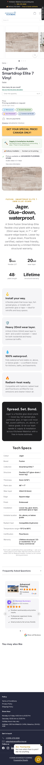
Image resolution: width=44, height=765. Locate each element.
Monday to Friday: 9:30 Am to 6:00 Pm (16, 716)
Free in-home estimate (30, 6)
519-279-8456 (21, 4)
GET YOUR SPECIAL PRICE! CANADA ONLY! (22, 131)
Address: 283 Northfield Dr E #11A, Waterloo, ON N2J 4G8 (21, 725)
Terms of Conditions (9, 701)
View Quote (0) (43, 13)
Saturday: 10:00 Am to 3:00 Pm (13, 719)
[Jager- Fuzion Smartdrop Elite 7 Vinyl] (17, 667)
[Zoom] (35, 55)
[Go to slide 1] (20, 630)
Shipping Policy (7, 707)
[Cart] (35, 13)
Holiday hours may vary (10, 721)
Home (4, 63)
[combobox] (22, 20)
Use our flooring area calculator (12, 89)
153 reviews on (24, 593)
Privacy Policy (7, 704)
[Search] (40, 20)
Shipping (5, 123)
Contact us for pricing (30, 151)
